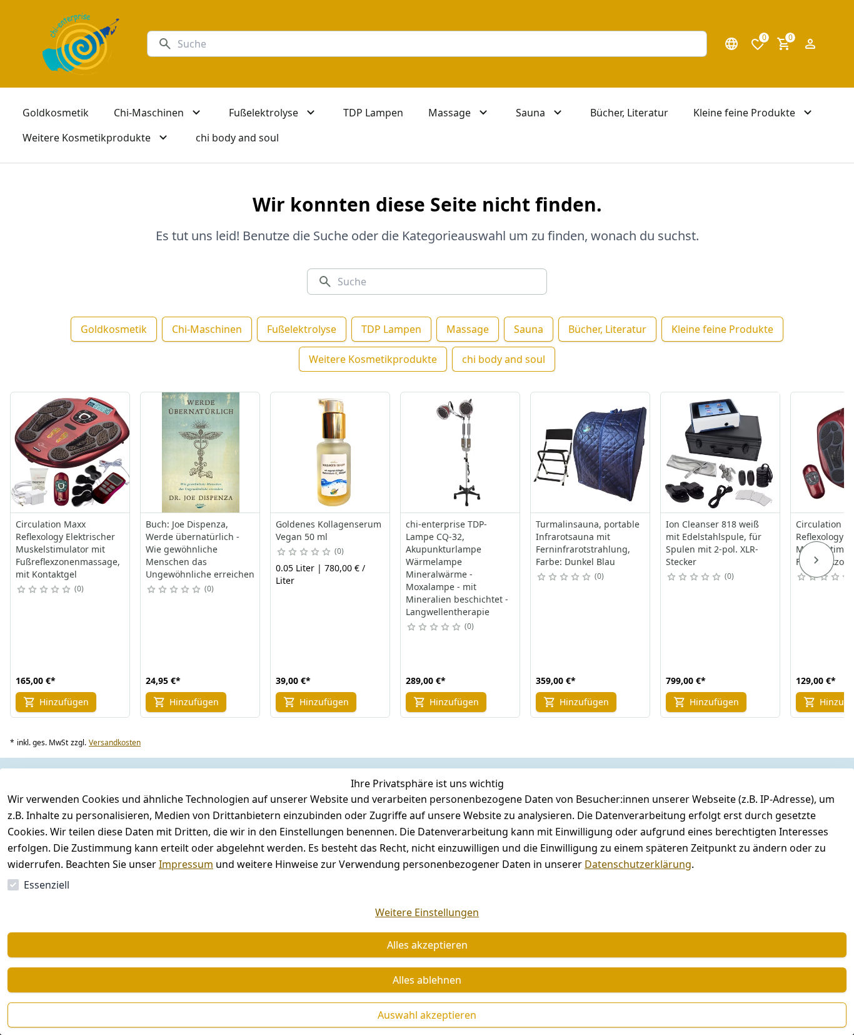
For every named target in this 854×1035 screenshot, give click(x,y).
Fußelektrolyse (301, 329)
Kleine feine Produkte (722, 329)
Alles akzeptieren (427, 945)
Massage (467, 329)
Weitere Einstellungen (427, 912)
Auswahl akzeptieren (427, 1015)
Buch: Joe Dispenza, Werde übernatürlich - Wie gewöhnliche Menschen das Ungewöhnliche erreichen (200, 549)
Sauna (528, 329)
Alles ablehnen (427, 980)
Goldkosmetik (114, 329)
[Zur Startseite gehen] (81, 44)
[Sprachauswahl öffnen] (731, 43)
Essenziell (46, 885)
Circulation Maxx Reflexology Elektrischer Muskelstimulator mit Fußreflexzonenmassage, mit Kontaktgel (68, 549)
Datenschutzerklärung (638, 864)
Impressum (186, 864)
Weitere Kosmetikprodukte (373, 359)
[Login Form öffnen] (810, 43)
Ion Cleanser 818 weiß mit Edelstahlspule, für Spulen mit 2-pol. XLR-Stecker (713, 543)
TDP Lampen (391, 329)
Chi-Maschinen (207, 329)
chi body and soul (503, 359)
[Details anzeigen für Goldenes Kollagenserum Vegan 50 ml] (331, 452)
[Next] (816, 559)
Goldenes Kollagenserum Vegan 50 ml (328, 530)
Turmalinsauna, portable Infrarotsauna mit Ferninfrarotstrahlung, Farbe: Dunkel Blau (588, 543)
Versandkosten (115, 743)
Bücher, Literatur (607, 329)
